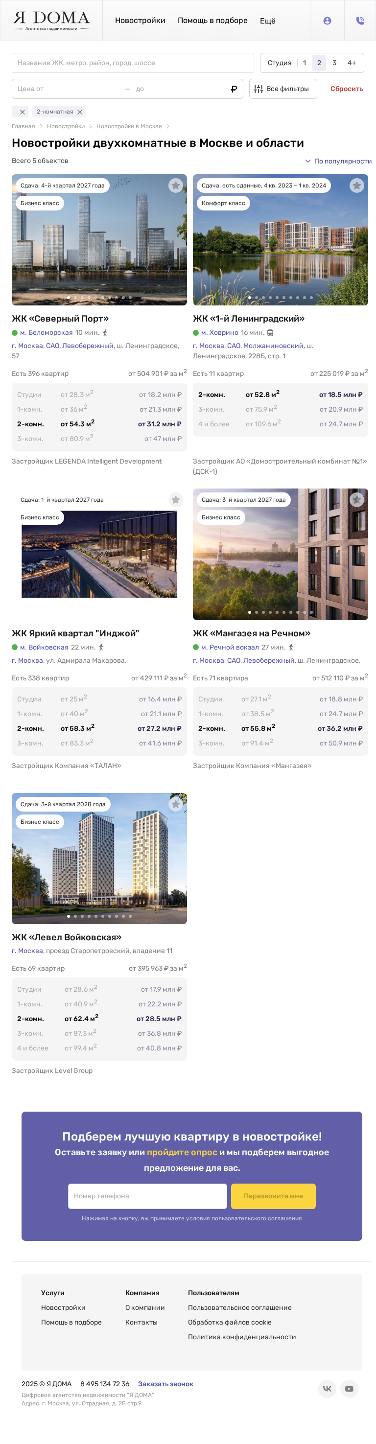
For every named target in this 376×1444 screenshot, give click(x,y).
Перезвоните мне (273, 1196)
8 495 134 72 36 (104, 1384)
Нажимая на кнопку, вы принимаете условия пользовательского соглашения (192, 1218)
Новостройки (140, 20)
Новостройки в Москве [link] (129, 126)
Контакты (141, 1322)
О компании (145, 1308)
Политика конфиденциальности (242, 1337)
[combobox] (135, 63)
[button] (268, 21)
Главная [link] (23, 126)
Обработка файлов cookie (230, 1322)
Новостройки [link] (66, 126)
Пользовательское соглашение (240, 1308)
